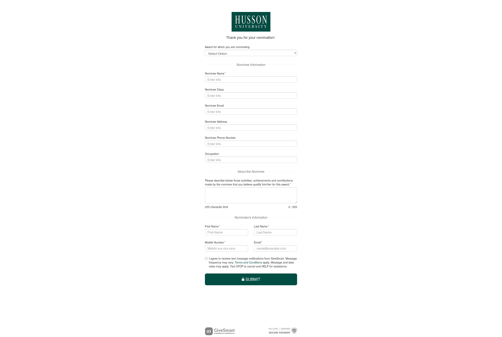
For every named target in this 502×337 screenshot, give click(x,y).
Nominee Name (215, 73)
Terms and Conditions (248, 262)
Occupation (212, 154)
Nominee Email (214, 105)
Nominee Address (216, 122)
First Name (212, 226)
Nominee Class (214, 89)
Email (258, 242)
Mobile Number (215, 242)
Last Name (261, 226)
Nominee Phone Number (220, 138)
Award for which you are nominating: (227, 47)
